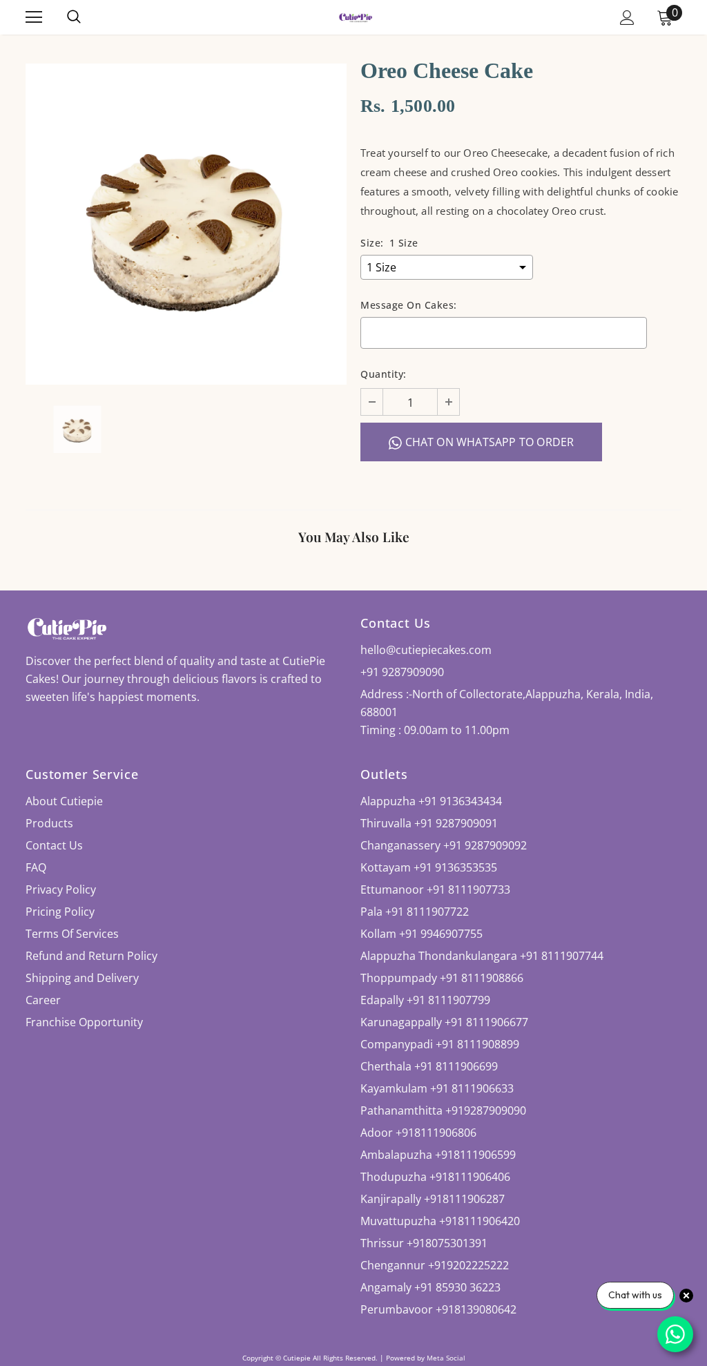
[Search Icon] (87, 17)
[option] (186, 224)
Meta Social (446, 1358)
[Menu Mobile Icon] (34, 17)
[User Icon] (627, 17)
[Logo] (355, 16)
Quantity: (383, 374)
